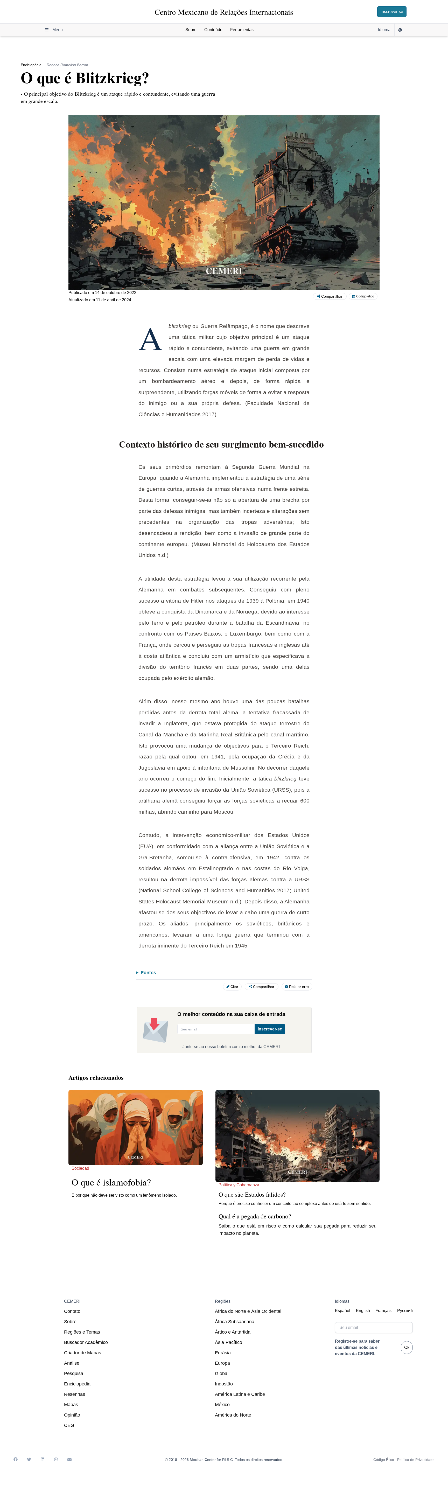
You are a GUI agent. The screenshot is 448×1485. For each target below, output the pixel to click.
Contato (72, 1311)
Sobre (70, 1321)
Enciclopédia (77, 1383)
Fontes (148, 972)
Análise (71, 1363)
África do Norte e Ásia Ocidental (248, 1311)
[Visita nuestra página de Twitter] (29, 1459)
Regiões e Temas (82, 1332)
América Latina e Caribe (240, 1394)
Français (383, 1310)
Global (221, 1373)
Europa (222, 1363)
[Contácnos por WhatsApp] (56, 1459)
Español (342, 1310)
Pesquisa (73, 1373)
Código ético (365, 296)
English (363, 1310)
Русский (405, 1310)
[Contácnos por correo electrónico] (69, 1459)
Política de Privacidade (416, 1460)
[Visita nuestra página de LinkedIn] (42, 1459)
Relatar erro (299, 987)
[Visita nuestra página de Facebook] (15, 1459)
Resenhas (74, 1394)
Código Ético (383, 1460)
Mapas (71, 1404)
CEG (69, 1425)
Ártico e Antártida (232, 1332)
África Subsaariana (234, 1321)
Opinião (72, 1415)
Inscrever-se (392, 11)
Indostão (224, 1383)
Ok (406, 1347)
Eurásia (223, 1352)
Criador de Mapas (82, 1352)
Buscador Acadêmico (86, 1342)
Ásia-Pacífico (228, 1342)
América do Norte (233, 1415)
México (222, 1404)
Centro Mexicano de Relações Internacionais (224, 11)
